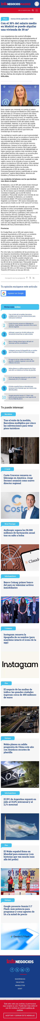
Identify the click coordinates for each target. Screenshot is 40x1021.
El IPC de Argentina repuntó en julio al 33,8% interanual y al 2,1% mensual (22, 378)
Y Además (8, 628)
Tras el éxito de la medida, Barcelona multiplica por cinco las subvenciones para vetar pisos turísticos (22, 316)
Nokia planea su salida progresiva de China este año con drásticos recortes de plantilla (22, 369)
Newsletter (20, 985)
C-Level (7, 469)
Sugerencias (20, 979)
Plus (5, 19)
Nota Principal (10, 524)
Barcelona (8, 414)
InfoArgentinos (10, 576)
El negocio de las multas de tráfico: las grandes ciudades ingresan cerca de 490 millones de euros (21, 361)
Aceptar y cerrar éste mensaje (20, 1015)
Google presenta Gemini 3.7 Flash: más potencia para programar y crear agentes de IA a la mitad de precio (22, 397)
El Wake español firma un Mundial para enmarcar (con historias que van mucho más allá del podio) (23, 388)
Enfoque (8, 738)
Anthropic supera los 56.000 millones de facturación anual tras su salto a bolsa (21, 333)
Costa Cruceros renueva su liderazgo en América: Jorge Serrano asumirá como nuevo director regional (23, 325)
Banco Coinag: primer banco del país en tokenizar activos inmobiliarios (21, 342)
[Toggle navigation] (36, 10)
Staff (20, 989)
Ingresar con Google (15, 293)
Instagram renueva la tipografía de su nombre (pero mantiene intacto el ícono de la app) (23, 351)
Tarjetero (20, 982)
